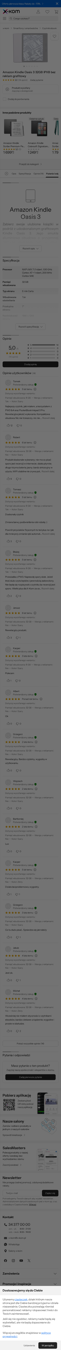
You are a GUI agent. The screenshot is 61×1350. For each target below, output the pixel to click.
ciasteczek (20, 1299)
